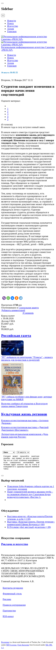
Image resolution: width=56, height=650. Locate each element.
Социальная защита (29, 307)
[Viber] (4, 298)
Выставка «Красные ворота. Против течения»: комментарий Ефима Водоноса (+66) (31, 523)
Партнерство (9, 610)
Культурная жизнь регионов (24, 414)
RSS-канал (8, 616)
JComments (28, 313)
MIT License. (11, 645)
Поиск (10, 23)
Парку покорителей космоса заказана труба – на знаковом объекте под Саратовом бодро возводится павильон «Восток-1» (30, 494)
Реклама (7, 599)
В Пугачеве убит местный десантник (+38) (29, 527)
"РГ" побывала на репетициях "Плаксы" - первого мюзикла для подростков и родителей (27, 358)
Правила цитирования (14, 605)
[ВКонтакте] (12, 298)
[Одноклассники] (16, 298)
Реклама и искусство (14, 544)
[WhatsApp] (8, 298)
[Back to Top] (2, 475)
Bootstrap (5, 642)
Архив (10, 28)
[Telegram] (21, 298)
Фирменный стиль (12, 593)
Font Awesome (23, 645)
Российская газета (16, 335)
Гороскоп (12, 31)
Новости (11, 20)
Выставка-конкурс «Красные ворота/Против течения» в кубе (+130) (30, 517)
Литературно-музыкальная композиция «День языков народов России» (24, 435)
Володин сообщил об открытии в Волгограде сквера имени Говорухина (24, 405)
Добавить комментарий (13, 310)
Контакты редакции (13, 588)
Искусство (12, 26)
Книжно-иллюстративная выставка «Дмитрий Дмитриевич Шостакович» (25, 428)
